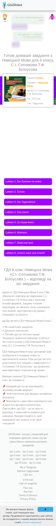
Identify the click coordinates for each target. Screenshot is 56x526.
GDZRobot (14, 5)
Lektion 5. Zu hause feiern (20, 222)
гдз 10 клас (21, 462)
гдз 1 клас (15, 451)
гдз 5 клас (28, 455)
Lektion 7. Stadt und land (19, 242)
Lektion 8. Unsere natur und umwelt (25, 253)
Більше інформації (31, 522)
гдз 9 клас (41, 459)
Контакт (28, 491)
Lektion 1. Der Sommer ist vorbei (24, 181)
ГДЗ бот (28, 474)
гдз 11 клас (35, 462)
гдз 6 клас (41, 455)
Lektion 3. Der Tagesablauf (20, 202)
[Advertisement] (28, 136)
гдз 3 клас (41, 451)
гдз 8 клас (28, 459)
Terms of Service (28, 495)
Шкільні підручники (28, 471)
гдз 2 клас (28, 451)
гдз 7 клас (15, 459)
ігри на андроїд (28, 483)
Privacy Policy (28, 499)
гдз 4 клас (15, 455)
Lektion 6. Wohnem (16, 232)
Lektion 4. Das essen (17, 212)
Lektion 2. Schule (15, 191)
